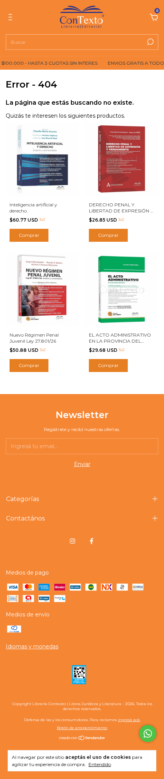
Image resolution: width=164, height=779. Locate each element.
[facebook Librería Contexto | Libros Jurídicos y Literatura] (91, 541)
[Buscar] (149, 42)
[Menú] (12, 18)
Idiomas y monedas (32, 646)
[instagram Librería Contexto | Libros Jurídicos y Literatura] (72, 541)
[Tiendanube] (82, 738)
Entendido (99, 764)
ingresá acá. (129, 719)
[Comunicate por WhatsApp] (147, 733)
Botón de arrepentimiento (82, 727)
